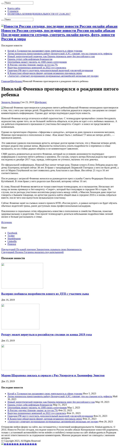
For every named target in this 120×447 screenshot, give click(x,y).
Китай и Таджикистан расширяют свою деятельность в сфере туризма (45, 50)
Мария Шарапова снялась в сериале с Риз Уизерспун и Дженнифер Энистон (53, 375)
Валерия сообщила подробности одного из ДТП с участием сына (45, 293)
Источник (6, 222)
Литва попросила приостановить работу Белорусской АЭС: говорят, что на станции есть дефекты (60, 53)
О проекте (13, 11)
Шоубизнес (16, 81)
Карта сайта (14, 8)
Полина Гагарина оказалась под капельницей (32, 252)
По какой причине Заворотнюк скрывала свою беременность (41, 249)
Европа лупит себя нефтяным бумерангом (30, 59)
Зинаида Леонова (10, 102)
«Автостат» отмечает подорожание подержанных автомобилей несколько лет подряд (53, 76)
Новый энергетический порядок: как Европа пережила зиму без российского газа (51, 56)
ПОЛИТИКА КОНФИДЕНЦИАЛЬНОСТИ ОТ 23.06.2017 (39, 14)
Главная (5, 81)
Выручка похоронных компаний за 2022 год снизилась (37, 67)
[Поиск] (2, 3)
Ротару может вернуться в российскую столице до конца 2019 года (46, 334)
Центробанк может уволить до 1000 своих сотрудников (37, 62)
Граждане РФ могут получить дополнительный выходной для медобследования (50, 70)
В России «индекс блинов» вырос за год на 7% (33, 64)
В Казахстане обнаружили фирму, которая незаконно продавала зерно (45, 73)
